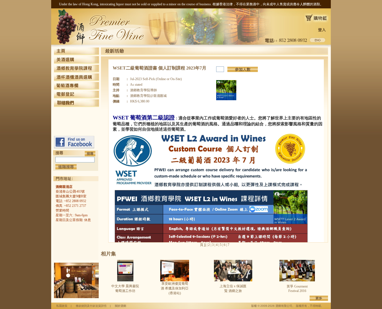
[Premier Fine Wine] (74, 147)
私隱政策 (61, 305)
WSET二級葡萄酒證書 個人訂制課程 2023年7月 (159, 68)
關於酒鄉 (120, 305)
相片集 (108, 254)
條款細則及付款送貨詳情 (91, 305)
